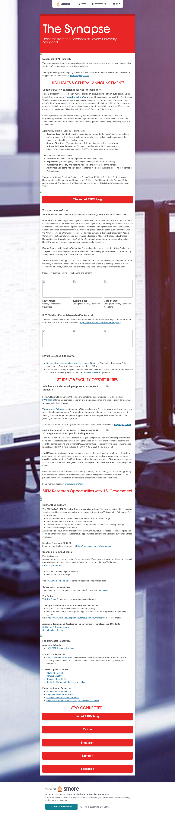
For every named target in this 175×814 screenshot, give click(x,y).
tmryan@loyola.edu (122, 424)
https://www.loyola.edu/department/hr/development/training (75, 618)
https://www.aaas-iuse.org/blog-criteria (93, 546)
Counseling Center (54, 673)
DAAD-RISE (47, 400)
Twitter (87, 729)
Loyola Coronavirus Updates (59, 657)
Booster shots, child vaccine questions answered (68, 363)
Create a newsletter (61, 806)
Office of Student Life (56, 679)
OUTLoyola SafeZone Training (55, 627)
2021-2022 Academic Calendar (60, 648)
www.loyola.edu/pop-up (57, 581)
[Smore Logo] (63, 4)
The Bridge (51, 599)
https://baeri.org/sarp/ (74, 484)
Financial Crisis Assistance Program (62, 697)
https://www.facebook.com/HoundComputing (100, 322)
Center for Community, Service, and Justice (65, 682)
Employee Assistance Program (60, 694)
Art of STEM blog (87, 716)
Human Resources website (58, 691)
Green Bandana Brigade (52, 630)
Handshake (103, 590)
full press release (90, 372)
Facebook (87, 768)
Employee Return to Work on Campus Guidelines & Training (72, 700)
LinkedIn (87, 755)
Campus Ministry (54, 676)
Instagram (87, 742)
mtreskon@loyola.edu (52, 565)
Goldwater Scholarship (56, 409)
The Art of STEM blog (87, 199)
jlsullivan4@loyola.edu (79, 75)
